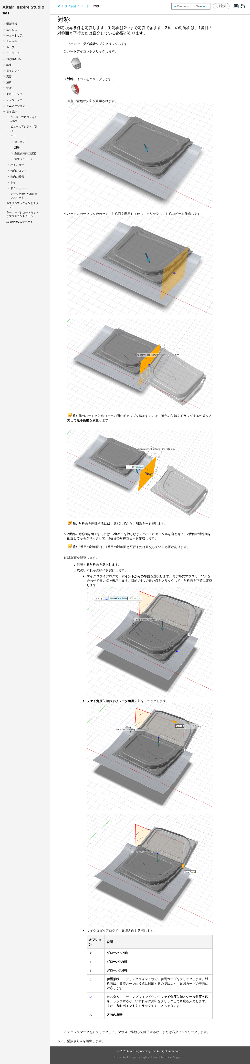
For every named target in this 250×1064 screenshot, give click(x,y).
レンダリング (14, 100)
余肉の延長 (17, 176)
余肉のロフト (18, 170)
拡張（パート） (23, 159)
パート (14, 136)
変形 (9, 76)
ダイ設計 (11, 111)
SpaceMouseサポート (19, 221)
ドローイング (14, 94)
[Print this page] (242, 8)
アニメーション (15, 105)
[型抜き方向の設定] (202, 6)
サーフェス (13, 53)
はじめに (11, 29)
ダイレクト (13, 70)
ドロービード (18, 188)
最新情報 (11, 23)
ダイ (13, 182)
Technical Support (172, 1057)
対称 (17, 147)
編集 (9, 64)
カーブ (10, 47)
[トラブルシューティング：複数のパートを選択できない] (181, 6)
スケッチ (11, 41)
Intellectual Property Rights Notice (136, 1057)
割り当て (19, 142)
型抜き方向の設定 (25, 153)
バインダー (17, 164)
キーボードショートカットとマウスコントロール (22, 214)
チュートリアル (15, 35)
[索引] (234, 10)
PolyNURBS (13, 59)
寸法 (9, 88)
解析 (9, 82)
